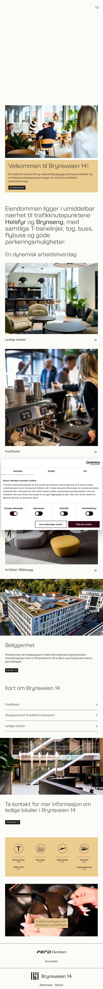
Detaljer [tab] (51, 471)
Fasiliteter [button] (12, 704)
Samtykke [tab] (18, 471)
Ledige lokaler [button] (15, 726)
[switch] (39, 513)
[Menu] (97, 7)
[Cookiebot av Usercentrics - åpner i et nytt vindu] (88, 463)
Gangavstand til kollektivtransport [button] (30, 715)
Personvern (46, 984)
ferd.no (59, 984)
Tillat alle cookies (84, 524)
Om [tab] (85, 471)
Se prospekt (51, 961)
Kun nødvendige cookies (51, 524)
